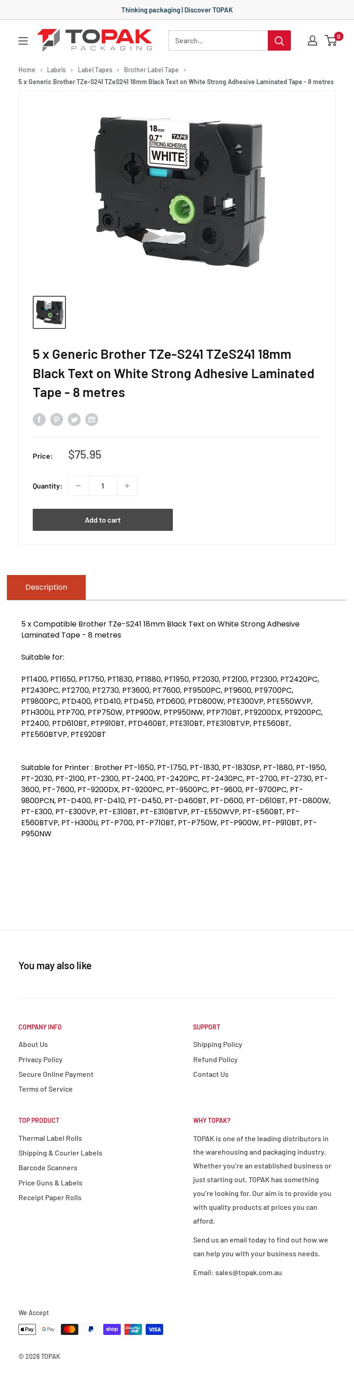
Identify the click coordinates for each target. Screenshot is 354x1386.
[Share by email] (91, 419)
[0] (331, 40)
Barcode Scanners (47, 1167)
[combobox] (218, 40)
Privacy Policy (40, 1059)
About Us (33, 1044)
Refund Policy (215, 1059)
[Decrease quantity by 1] (78, 485)
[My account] (312, 40)
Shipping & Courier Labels (60, 1152)
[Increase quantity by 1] (127, 485)
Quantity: (48, 485)
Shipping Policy (217, 1044)
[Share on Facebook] (39, 419)
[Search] (279, 40)
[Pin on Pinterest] (56, 419)
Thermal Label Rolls (50, 1137)
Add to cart (103, 519)
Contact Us (211, 1074)
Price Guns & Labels (50, 1182)
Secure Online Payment (56, 1074)
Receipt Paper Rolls (50, 1197)
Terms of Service (45, 1088)
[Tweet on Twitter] (74, 419)
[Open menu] (23, 41)
